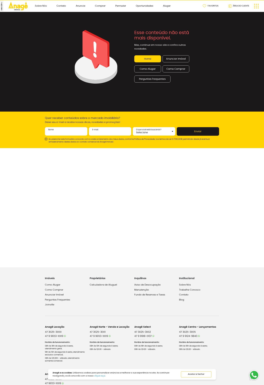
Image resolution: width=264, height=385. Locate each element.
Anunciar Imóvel (176, 59)
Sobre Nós (41, 6)
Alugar (167, 6)
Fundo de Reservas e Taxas (149, 295)
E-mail (95, 130)
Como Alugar (148, 69)
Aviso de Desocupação (147, 285)
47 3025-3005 (187, 332)
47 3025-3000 (53, 332)
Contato (61, 6)
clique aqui (99, 376)
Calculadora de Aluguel (103, 285)
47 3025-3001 (98, 332)
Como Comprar (175, 69)
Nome (51, 130)
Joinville (49, 305)
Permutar (120, 6)
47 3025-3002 (142, 332)
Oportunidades (144, 6)
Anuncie (80, 6)
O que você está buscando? (148, 130)
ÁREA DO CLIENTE (241, 6)
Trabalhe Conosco (189, 290)
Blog (181, 300)
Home (147, 59)
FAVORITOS (213, 6)
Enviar (198, 131)
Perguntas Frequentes (152, 79)
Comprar (100, 6)
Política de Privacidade (144, 139)
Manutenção (141, 290)
